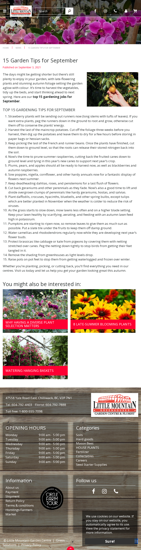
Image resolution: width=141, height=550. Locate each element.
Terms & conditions (20, 505)
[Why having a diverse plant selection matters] (35, 311)
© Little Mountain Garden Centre (27, 540)
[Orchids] (70, 22)
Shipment (12, 496)
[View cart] (135, 11)
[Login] (126, 11)
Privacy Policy (31, 545)
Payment (12, 492)
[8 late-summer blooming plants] (102, 311)
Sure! (110, 541)
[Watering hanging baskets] (35, 357)
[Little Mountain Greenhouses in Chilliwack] (21, 10)
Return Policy (15, 501)
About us (12, 487)
